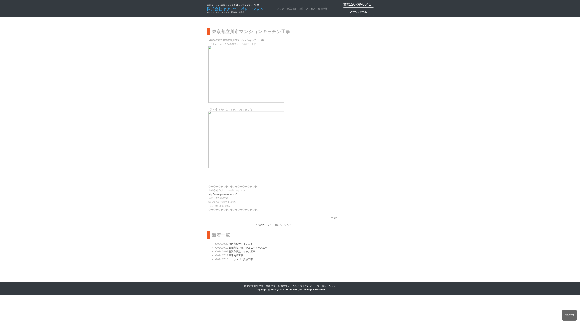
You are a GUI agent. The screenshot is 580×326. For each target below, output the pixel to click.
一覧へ (334, 217)
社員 (301, 8)
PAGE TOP (569, 315)
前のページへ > (282, 225)
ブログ (280, 8)
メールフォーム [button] (358, 11)
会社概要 (323, 8)
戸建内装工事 (236, 255)
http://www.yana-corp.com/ (222, 194)
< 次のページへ (264, 225)
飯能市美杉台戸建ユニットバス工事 (248, 247)
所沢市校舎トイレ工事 (241, 244)
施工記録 (291, 8)
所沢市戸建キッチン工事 (242, 251)
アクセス (311, 8)
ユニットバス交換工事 (241, 259)
